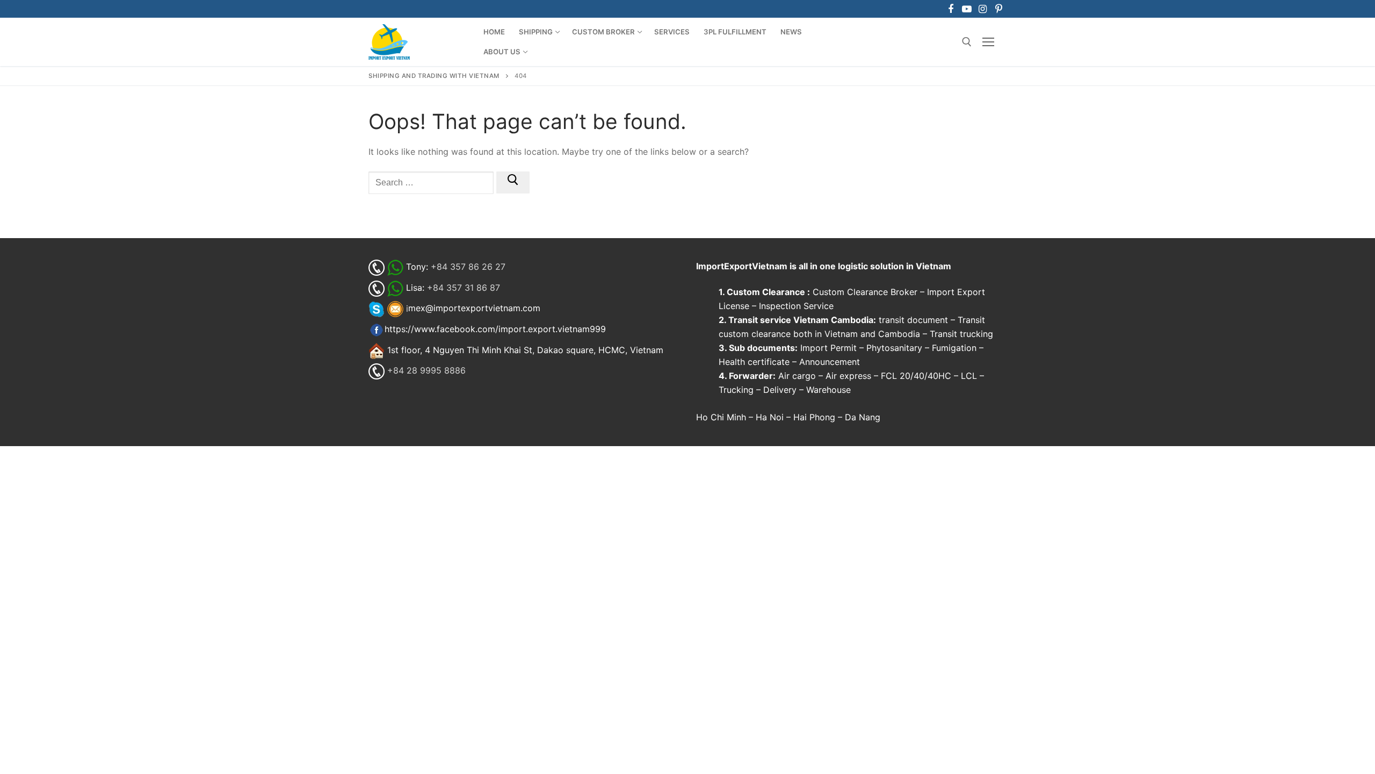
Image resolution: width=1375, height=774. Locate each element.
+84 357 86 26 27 (468, 266)
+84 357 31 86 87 (463, 287)
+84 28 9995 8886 (426, 371)
